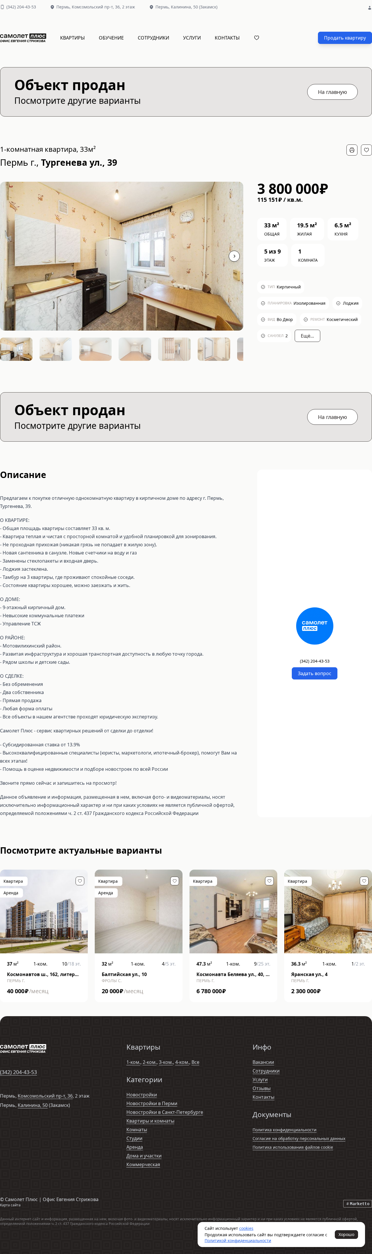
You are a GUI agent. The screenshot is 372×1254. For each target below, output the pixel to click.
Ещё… (307, 336)
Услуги (192, 38)
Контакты (227, 38)
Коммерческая (143, 1164)
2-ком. (150, 1062)
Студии (134, 1138)
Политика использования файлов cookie (293, 1147)
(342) (21, 7)
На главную (332, 91)
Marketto (359, 1203)
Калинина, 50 (33, 1105)
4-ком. (182, 1062)
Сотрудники (153, 38)
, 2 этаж (103, 7)
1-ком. (133, 1062)
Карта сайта (10, 1205)
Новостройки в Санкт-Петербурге (164, 1112)
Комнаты (136, 1129)
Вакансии (263, 1062)
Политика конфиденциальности (284, 1129)
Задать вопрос (314, 673)
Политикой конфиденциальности (238, 1240)
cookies (246, 1228)
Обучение (111, 38)
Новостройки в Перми (151, 1103)
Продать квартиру (345, 38)
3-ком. (166, 1062)
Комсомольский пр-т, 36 (45, 1096)
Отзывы (262, 1088)
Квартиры (72, 38)
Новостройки (141, 1094)
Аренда (134, 1147)
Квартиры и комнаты (150, 1121)
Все (195, 1062)
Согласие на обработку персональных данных (299, 1138)
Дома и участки (144, 1156)
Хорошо (346, 1234)
